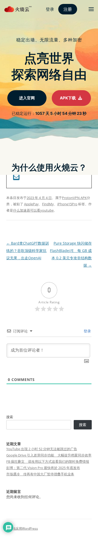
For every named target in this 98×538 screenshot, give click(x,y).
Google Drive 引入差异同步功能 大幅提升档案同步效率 (48, 455)
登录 (87, 331)
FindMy (48, 204)
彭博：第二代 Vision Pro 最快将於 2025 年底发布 (43, 467)
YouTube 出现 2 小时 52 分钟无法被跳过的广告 (41, 448)
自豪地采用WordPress (22, 528)
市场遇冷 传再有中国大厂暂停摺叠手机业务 (40, 474)
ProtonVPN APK (74, 197)
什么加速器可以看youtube (33, 210)
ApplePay (31, 204)
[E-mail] (16, 178)
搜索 (9, 417)
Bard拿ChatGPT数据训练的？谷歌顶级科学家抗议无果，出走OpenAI (27, 250)
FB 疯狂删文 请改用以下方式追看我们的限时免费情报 (47, 461)
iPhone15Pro (67, 204)
